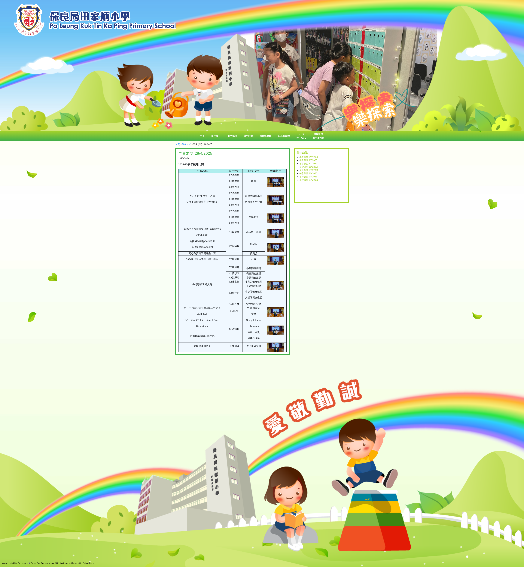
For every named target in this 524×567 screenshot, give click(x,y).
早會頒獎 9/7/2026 (308, 160)
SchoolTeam (88, 563)
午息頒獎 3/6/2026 (308, 173)
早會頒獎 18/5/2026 (308, 180)
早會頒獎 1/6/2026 (308, 177)
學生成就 (186, 144)
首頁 (177, 144)
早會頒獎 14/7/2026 (308, 157)
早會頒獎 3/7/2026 (308, 163)
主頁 (202, 136)
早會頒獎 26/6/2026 (308, 167)
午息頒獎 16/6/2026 (308, 170)
